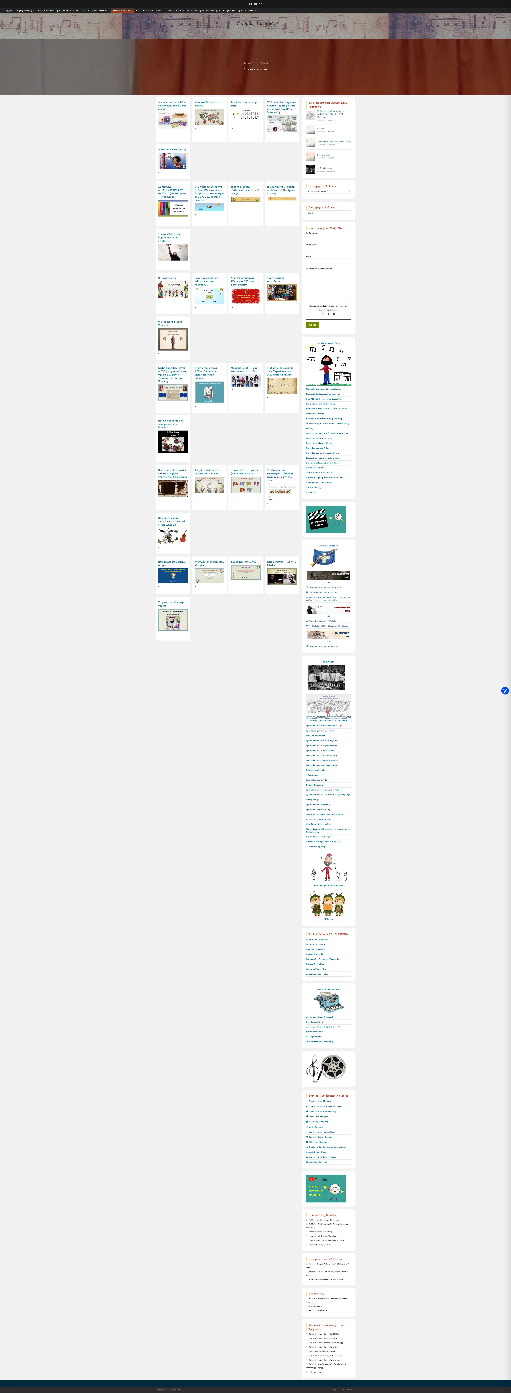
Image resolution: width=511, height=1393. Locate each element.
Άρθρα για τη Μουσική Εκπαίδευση (323, 1027)
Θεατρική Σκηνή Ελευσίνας (320, 1232)
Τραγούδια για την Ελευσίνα (320, 731)
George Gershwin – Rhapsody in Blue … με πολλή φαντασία (172, 843)
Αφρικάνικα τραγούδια (317, 974)
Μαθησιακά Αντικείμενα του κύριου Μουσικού (328, 409)
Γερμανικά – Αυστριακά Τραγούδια (323, 959)
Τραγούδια (184, 10)
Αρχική (9, 10)
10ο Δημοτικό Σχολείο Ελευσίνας (323, 1236)
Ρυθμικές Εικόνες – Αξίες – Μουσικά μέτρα (327, 433)
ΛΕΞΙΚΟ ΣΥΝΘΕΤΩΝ (318, 1311)
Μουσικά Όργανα (99, 10)
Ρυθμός (309, 428)
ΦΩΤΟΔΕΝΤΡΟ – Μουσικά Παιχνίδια (323, 399)
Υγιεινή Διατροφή (314, 785)
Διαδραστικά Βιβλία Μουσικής (320, 404)
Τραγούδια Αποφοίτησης (318, 805)
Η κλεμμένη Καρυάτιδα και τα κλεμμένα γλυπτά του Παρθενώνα (172, 473)
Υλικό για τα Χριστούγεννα (319, 482)
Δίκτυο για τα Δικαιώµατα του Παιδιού (324, 814)
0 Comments (330, 120)
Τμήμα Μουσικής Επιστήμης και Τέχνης (326, 1343)
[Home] (244, 69)
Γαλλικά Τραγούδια (315, 944)
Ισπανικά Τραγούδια (315, 949)
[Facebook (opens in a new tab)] (250, 4)
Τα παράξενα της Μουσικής (319, 1041)
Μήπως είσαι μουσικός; (172, 1059)
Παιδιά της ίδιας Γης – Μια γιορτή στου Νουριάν (172, 424)
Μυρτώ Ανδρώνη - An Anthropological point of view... (327, 1273)
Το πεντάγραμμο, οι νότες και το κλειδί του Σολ (281, 931)
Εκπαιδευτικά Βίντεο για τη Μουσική (324, 419)
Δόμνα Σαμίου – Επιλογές (318, 837)
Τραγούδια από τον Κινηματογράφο (323, 790)
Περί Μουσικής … (314, 1022)
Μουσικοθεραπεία (314, 1032)
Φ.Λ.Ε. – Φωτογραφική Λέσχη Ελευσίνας (326, 1279)
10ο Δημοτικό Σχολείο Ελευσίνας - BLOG (326, 1240)
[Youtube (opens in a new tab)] (255, 4)
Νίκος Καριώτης (316, 1306)
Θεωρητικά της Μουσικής (206, 10)
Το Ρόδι (320, 128)
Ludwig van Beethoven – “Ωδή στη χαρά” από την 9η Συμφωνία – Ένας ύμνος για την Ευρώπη (172, 374)
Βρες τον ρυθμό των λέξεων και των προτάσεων (207, 281)
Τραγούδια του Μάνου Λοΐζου (320, 750)
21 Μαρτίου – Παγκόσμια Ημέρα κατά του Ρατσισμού (172, 652)
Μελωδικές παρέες (278, 748)
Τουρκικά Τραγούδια (316, 969)
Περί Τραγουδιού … (315, 1037)
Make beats (165, 1005)
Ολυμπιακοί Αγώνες (315, 847)
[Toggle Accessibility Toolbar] (505, 691)
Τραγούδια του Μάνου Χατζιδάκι (321, 741)
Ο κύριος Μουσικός (23, 10)
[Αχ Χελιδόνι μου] (310, 169)
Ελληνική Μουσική (231, 10)
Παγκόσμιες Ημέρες (315, 468)
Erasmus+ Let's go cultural (320, 1245)
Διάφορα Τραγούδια (315, 736)
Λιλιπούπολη (312, 775)
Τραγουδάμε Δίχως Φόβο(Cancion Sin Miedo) (169, 237)
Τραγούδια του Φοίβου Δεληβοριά (322, 760)
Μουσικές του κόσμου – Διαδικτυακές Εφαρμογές (209, 1009)
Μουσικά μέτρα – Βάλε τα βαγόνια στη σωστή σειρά (172, 105)
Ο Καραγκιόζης (167, 277)
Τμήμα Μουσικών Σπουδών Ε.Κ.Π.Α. (324, 1334)
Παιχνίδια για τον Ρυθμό (318, 448)
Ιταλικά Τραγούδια (315, 954)
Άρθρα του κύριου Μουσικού (319, 1017)
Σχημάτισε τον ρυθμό (243, 561)
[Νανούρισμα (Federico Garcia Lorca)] (310, 142)
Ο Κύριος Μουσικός (255, 23)
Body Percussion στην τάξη (319, 438)
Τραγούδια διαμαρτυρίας (318, 809)
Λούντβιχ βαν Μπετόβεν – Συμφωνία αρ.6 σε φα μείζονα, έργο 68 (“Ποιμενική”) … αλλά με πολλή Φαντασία (245, 846)
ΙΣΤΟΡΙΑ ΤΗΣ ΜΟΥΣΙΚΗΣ (75, 10)
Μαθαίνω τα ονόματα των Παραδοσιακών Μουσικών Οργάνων (280, 371)
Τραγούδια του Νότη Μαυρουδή (321, 755)
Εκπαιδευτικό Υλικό (121, 10)
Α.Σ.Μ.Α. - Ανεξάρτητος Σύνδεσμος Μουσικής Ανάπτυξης (327, 1225)
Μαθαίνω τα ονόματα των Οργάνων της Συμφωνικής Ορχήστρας (209, 931)
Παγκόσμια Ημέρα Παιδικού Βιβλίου (323, 463)
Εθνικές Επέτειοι (143, 10)
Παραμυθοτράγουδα (315, 770)
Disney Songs (312, 800)
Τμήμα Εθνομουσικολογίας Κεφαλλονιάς (326, 1356)
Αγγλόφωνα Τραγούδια (317, 939)
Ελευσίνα (249, 10)
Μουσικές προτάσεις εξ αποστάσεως (323, 389)
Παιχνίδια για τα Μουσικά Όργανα (322, 453)
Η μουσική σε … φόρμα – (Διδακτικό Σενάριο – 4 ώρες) (281, 190)
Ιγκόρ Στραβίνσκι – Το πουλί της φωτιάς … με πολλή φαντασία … (208, 843)
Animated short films (316, 1152)
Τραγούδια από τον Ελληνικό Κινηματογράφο (328, 795)
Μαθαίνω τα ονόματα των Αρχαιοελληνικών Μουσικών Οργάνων (244, 931)
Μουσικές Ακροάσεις (165, 10)
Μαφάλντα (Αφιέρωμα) (172, 149)
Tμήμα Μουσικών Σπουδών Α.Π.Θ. (323, 1338)
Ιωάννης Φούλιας (316, 1372)
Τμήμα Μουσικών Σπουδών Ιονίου (323, 1347)
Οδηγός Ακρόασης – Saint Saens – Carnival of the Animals (171, 521)
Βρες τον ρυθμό (167, 890)
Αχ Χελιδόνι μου (324, 168)
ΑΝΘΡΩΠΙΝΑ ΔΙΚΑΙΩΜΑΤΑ (319, 473)
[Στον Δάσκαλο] (310, 156)
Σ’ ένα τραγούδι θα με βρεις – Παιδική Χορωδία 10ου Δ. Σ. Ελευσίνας (331, 114)
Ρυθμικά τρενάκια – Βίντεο (319, 443)
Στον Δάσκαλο (324, 155)
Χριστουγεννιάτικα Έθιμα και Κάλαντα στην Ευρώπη (243, 281)
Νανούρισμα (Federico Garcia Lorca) (334, 141)
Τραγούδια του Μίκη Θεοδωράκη (322, 745)
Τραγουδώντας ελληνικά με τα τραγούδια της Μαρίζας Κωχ (328, 830)
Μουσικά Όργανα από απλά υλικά (322, 458)
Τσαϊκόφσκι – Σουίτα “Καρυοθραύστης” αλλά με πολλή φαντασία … (172, 752)
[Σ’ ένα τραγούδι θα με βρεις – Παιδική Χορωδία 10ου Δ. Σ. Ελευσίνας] (310, 115)
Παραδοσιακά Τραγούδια (318, 824)
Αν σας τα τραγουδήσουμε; (319, 819)
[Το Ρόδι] (310, 129)
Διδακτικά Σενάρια (315, 414)
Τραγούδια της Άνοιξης (317, 780)
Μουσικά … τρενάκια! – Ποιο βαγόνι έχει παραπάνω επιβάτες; (172, 931)
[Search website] (505, 10)
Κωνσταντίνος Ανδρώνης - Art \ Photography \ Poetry (327, 1265)
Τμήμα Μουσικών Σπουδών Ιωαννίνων (325, 1360)
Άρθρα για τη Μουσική (48, 10)
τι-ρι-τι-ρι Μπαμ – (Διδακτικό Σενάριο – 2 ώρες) (245, 190)
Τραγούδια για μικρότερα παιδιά (322, 765)
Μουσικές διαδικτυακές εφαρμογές (323, 394)
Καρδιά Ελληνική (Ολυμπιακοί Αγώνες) (325, 478)
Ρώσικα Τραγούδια (315, 964)
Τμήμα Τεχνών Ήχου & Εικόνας (322, 1351)
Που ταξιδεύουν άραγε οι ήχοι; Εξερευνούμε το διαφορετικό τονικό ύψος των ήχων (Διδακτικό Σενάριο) (209, 193)
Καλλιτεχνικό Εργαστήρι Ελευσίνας (324, 1220)
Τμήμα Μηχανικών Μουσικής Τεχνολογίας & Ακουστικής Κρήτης (326, 1366)
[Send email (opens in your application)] (260, 4)
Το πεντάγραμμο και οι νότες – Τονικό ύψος (327, 423)
